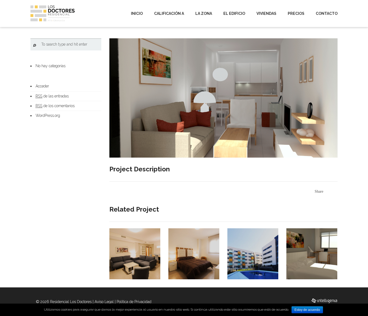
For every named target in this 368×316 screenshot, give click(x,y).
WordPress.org (48, 115)
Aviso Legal (104, 302)
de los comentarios (55, 106)
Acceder (42, 86)
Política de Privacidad (134, 302)
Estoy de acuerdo (307, 310)
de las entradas (52, 96)
